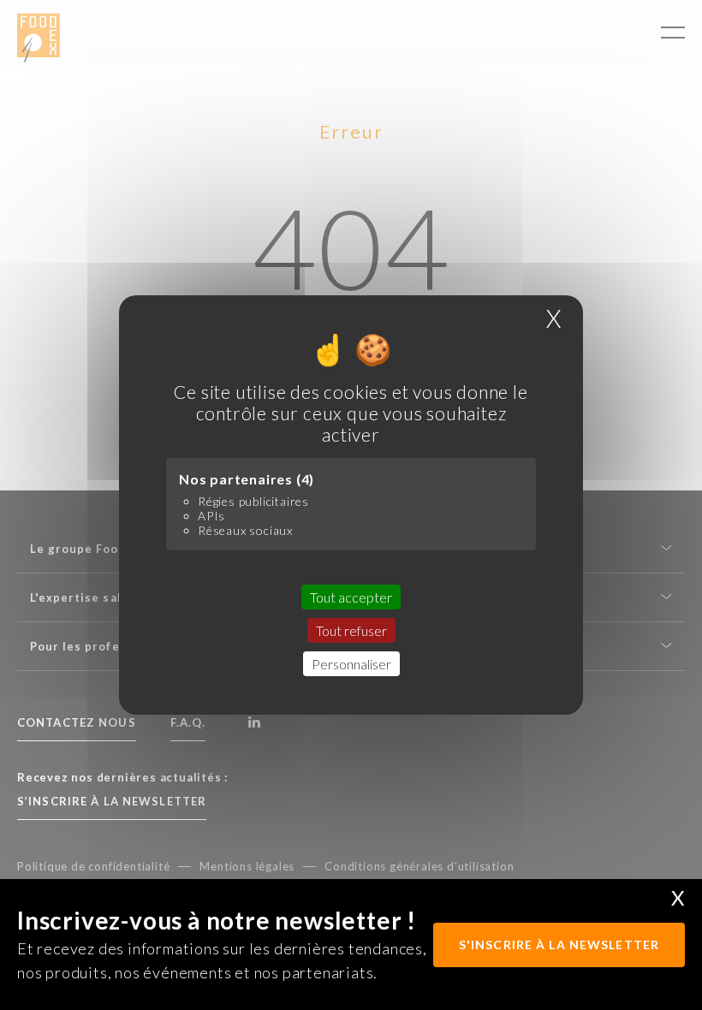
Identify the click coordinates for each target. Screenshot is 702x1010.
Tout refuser (351, 630)
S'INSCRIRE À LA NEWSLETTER (559, 944)
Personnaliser (351, 664)
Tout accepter (351, 597)
